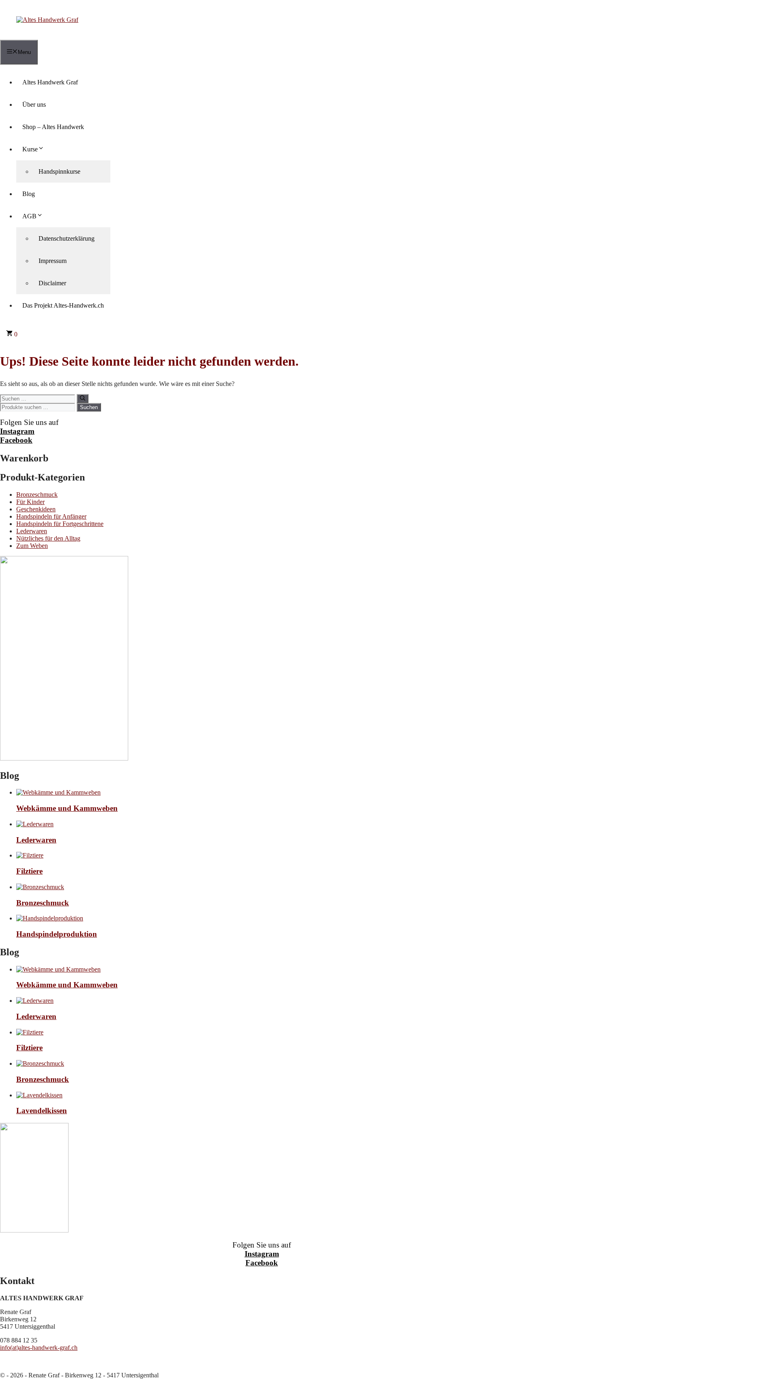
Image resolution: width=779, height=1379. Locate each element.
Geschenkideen (36, 509)
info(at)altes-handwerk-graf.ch (38, 1347)
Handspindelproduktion (56, 934)
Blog (28, 193)
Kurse (30, 149)
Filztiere (29, 871)
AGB (29, 216)
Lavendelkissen (41, 1110)
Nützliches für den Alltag (48, 538)
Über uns (34, 104)
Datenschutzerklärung (67, 238)
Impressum (53, 260)
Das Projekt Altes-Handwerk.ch (63, 305)
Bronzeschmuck (37, 494)
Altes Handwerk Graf (50, 82)
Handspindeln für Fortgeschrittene (59, 523)
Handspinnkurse (59, 171)
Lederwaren (31, 531)
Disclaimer (52, 283)
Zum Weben (32, 545)
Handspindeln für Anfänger (51, 516)
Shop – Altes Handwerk (53, 126)
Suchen (89, 407)
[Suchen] (82, 398)
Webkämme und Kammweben (67, 808)
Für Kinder (30, 501)
